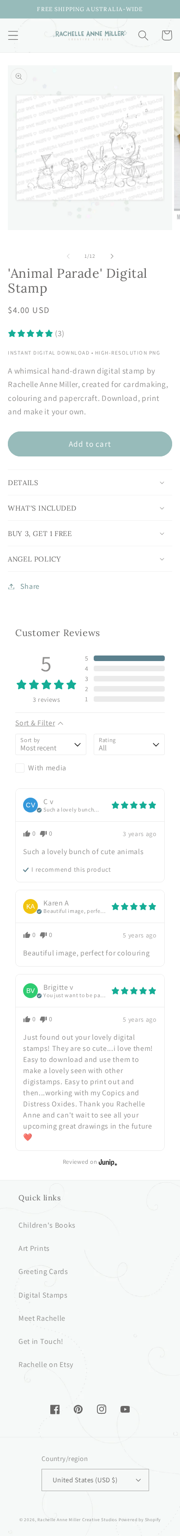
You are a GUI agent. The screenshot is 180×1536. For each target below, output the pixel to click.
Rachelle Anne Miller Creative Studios (77, 1520)
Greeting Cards (43, 1271)
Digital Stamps (43, 1295)
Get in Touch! (41, 1341)
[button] (13, 35)
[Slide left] (68, 256)
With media (47, 768)
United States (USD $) (85, 1479)
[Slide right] (112, 256)
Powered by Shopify (140, 1520)
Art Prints (34, 1248)
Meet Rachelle (42, 1318)
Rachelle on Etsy (45, 1364)
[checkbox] (50, 768)
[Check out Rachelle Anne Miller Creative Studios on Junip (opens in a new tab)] (107, 1162)
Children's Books (47, 1225)
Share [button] (30, 586)
